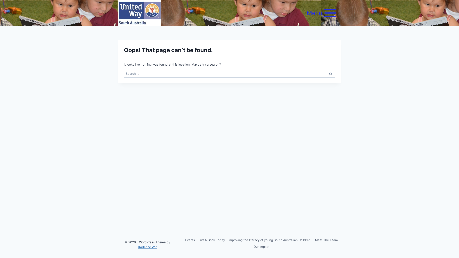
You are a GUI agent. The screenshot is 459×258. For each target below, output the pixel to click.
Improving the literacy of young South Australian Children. (270, 240)
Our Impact (261, 247)
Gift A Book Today (211, 240)
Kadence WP (147, 247)
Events (190, 240)
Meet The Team (326, 240)
